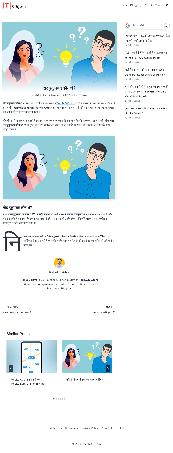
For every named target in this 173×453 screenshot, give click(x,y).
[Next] (108, 368)
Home (123, 5)
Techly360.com (65, 103)
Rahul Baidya (40, 95)
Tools (158, 5)
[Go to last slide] (11, 368)
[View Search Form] (167, 5)
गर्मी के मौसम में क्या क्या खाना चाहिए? (84, 379)
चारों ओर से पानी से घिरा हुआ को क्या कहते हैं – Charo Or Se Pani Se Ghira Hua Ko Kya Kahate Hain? (147, 91)
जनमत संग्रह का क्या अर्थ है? (17, 309)
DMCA (121, 428)
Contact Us (55, 428)
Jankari (85, 95)
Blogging (136, 5)
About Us (107, 428)
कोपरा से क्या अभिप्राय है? (102, 309)
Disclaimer (71, 428)
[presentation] (31, 356)
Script (148, 5)
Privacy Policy (89, 428)
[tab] (54, 399)
